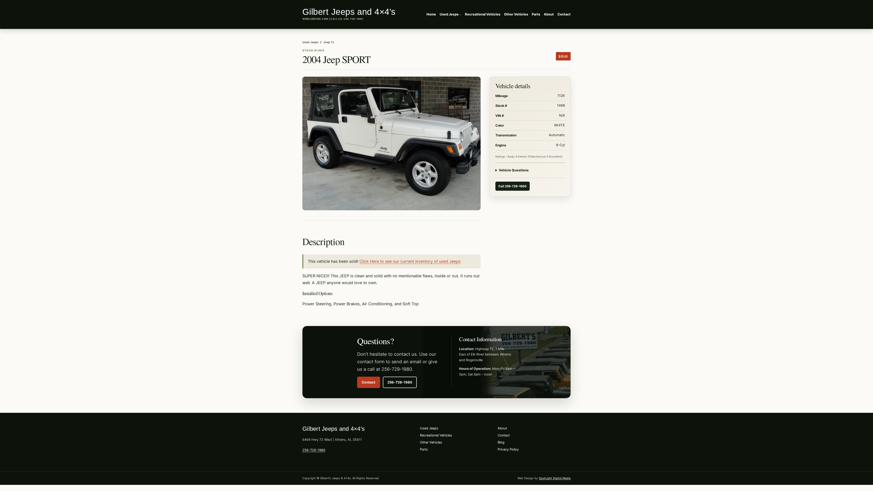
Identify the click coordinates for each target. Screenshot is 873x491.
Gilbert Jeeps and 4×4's (349, 12)
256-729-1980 (353, 19)
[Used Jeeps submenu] (460, 14)
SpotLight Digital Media (555, 478)
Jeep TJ (328, 42)
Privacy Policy (508, 449)
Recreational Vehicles (436, 435)
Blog (501, 442)
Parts (424, 449)
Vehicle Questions (514, 170)
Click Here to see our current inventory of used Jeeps (410, 261)
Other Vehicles (431, 442)
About (502, 428)
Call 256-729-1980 (512, 186)
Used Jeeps (310, 42)
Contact (369, 382)
